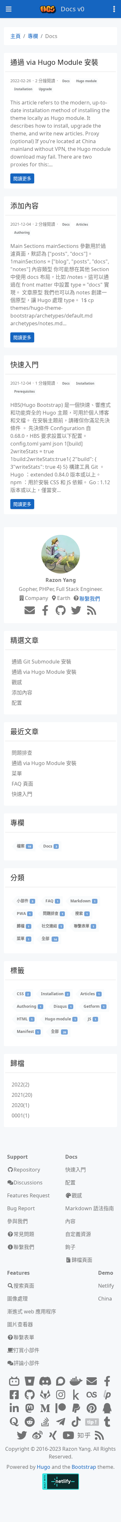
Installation (23, 89)
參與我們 (17, 1221)
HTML (25, 1019)
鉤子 (70, 1247)
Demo (105, 1272)
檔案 (24, 846)
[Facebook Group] (14, 1395)
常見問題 (24, 1234)
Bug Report (21, 1208)
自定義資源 (78, 1234)
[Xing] (53, 1435)
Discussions (28, 1182)
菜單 (17, 773)
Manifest (28, 1032)
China (105, 1298)
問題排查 (22, 752)
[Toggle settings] (114, 9)
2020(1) (20, 1105)
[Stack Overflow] (45, 1422)
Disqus (63, 1006)
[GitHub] (60, 610)
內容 (70, 1221)
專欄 (33, 36)
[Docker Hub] (76, 1381)
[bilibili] (14, 1381)
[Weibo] (37, 1435)
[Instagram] (60, 1395)
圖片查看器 (20, 1324)
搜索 (81, 913)
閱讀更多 (22, 178)
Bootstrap (84, 1466)
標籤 (17, 970)
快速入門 (24, 364)
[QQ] (107, 1408)
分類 (17, 877)
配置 (17, 702)
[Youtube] (68, 1435)
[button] (109, 1508)
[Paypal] (76, 1408)
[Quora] (14, 1422)
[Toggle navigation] (8, 9)
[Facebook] (45, 610)
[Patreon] (60, 1408)
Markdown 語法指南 (89, 1208)
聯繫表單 (84, 926)
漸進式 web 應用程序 (31, 1311)
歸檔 (23, 926)
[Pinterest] (91, 1408)
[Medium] (45, 1408)
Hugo (43, 1466)
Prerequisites (24, 391)
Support (17, 1156)
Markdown (83, 901)
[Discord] (45, 1381)
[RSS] (91, 611)
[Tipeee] (91, 1422)
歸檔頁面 (82, 1259)
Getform (94, 1006)
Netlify (106, 1285)
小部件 (25, 901)
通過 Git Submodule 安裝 (41, 661)
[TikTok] (76, 1422)
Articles (82, 224)
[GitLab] (45, 1395)
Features (18, 1272)
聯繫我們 (89, 598)
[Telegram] (60, 1422)
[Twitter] (76, 610)
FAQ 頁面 (22, 783)
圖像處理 (17, 1298)
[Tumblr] (107, 1422)
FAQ (51, 901)
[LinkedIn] (14, 1408)
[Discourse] (60, 1381)
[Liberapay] (107, 1395)
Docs (66, 81)
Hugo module (86, 81)
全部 (49, 939)
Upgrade (45, 89)
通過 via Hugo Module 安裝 (54, 62)
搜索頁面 (24, 1285)
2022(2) (20, 1084)
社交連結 (52, 926)
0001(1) (20, 1115)
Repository (27, 1169)
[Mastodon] (29, 1408)
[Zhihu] (84, 1435)
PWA (24, 913)
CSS (23, 994)
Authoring (22, 233)
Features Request (28, 1195)
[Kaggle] (76, 1395)
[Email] (29, 610)
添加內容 (24, 205)
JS (92, 1019)
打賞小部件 (26, 1350)
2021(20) (22, 1094)
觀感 (17, 682)
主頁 (15, 36)
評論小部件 (26, 1363)
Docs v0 (72, 9)
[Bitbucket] (29, 1381)
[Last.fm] (91, 1395)
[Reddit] (29, 1422)
